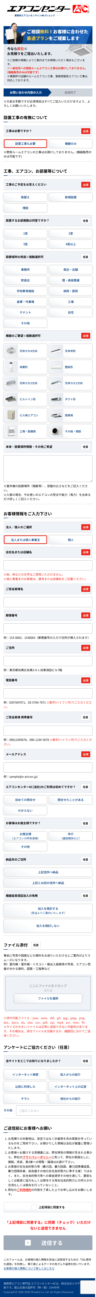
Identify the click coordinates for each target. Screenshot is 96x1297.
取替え (25, 197)
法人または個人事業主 (25, 540)
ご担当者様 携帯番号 (47, 717)
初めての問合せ (25, 800)
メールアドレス (47, 754)
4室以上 (71, 244)
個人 (71, 540)
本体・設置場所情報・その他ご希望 (47, 446)
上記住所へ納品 (48, 872)
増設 (25, 208)
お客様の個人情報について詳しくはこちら (29, 1268)
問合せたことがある (71, 800)
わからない (25, 810)
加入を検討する (48, 910)
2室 (71, 233)
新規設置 (71, 197)
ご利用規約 (24, 1190)
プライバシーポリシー (37, 1157)
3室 (25, 244)
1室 (25, 233)
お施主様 (25, 836)
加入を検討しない (48, 926)
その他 (25, 846)
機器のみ (71, 143)
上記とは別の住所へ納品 (48, 883)
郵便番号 (47, 615)
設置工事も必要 (25, 143)
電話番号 (47, 680)
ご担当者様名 (47, 589)
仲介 (70, 836)
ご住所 (47, 647)
